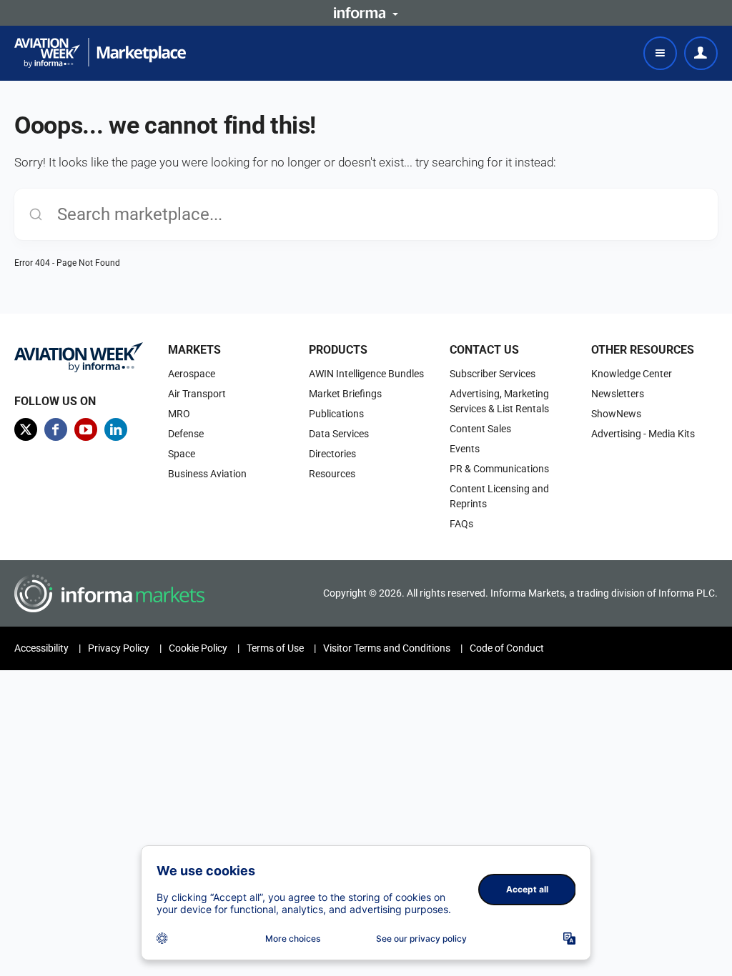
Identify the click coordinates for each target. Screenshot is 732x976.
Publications (336, 413)
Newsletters (617, 393)
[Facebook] (55, 429)
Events (465, 448)
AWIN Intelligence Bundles (366, 373)
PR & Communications (499, 468)
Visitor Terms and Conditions (386, 648)
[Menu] (660, 53)
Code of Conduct (507, 648)
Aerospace (191, 373)
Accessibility (41, 648)
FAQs (461, 523)
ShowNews (616, 413)
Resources (332, 473)
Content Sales (480, 428)
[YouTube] (85, 429)
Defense (186, 433)
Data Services (339, 433)
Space (181, 453)
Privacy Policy (118, 648)
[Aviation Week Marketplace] (100, 53)
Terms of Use (275, 648)
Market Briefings (345, 393)
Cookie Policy (198, 648)
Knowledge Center (631, 373)
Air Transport (197, 393)
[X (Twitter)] (25, 429)
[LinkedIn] (115, 429)
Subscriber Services (492, 373)
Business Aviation (207, 473)
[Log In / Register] (701, 53)
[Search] (35, 214)
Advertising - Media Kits (643, 433)
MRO (179, 413)
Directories (332, 453)
